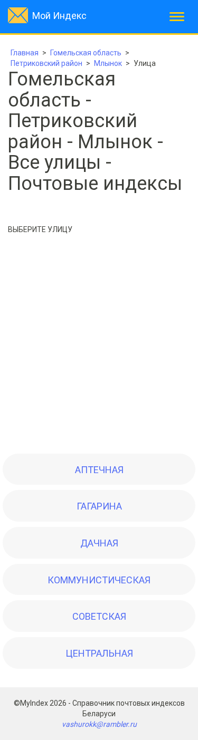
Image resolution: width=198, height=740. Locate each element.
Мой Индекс (59, 15)
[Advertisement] (99, 347)
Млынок (108, 63)
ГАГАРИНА (99, 506)
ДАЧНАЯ (99, 543)
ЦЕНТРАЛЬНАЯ (99, 653)
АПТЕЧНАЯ (99, 469)
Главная (25, 53)
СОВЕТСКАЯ (99, 616)
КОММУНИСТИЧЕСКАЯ (99, 579)
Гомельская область (85, 53)
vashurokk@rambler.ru (99, 724)
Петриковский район (46, 63)
